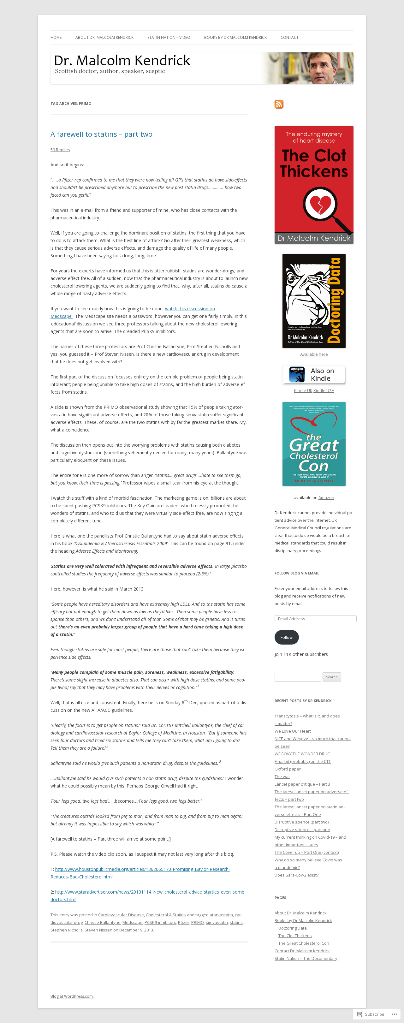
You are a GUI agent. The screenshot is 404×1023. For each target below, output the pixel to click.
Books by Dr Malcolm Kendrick (235, 37)
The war (282, 776)
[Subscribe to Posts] (279, 107)
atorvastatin (221, 915)
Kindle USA (323, 390)
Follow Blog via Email (297, 573)
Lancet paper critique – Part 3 (302, 784)
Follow (287, 637)
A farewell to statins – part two (101, 134)
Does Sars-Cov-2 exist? (296, 875)
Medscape (132, 922)
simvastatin (217, 922)
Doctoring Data (292, 928)
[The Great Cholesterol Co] (314, 444)
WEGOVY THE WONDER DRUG (302, 754)
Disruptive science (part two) (302, 822)
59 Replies (60, 149)
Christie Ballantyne (103, 922)
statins (236, 922)
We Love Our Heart (293, 731)
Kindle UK (303, 390)
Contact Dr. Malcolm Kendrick (302, 951)
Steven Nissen (98, 930)
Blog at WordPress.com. (72, 996)
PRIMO (197, 922)
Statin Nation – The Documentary (306, 958)
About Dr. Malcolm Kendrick (104, 37)
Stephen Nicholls (66, 930)
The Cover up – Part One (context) (307, 852)
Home (56, 37)
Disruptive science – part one (302, 829)
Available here (314, 354)
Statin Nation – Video (168, 37)
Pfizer (183, 922)
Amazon (326, 497)
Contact (290, 37)
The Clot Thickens (295, 935)
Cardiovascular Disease (121, 915)
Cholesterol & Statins (166, 915)
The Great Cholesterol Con (303, 943)
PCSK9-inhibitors (160, 922)
